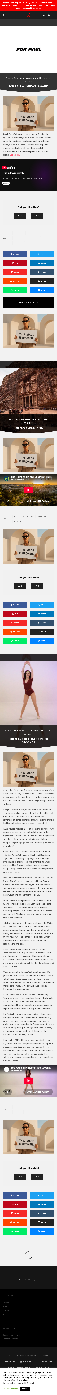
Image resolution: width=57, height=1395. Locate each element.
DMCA (11, 1367)
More (5, 1314)
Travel (28, 419)
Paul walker (19, 243)
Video (35, 78)
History (18, 1112)
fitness (30, 1107)
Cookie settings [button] (11, 1389)
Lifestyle (7, 1310)
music (37, 238)
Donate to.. (15, 155)
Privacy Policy (24, 1367)
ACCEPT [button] (25, 1389)
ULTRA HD (18, 521)
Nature (20, 419)
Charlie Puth (19, 233)
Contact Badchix (10, 1339)
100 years (18, 1107)
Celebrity (21, 78)
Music (29, 78)
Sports (29, 731)
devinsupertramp (28, 516)
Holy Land (42, 516)
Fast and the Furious (22, 238)
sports (28, 1112)
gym (39, 1107)
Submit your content (12, 1335)
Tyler (10, 78)
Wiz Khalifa (32, 243)
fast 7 (31, 233)
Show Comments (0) (27, 302)
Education (20, 731)
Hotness (7, 1303)
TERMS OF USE (46, 1362)
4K (15, 516)
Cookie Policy (42, 1367)
